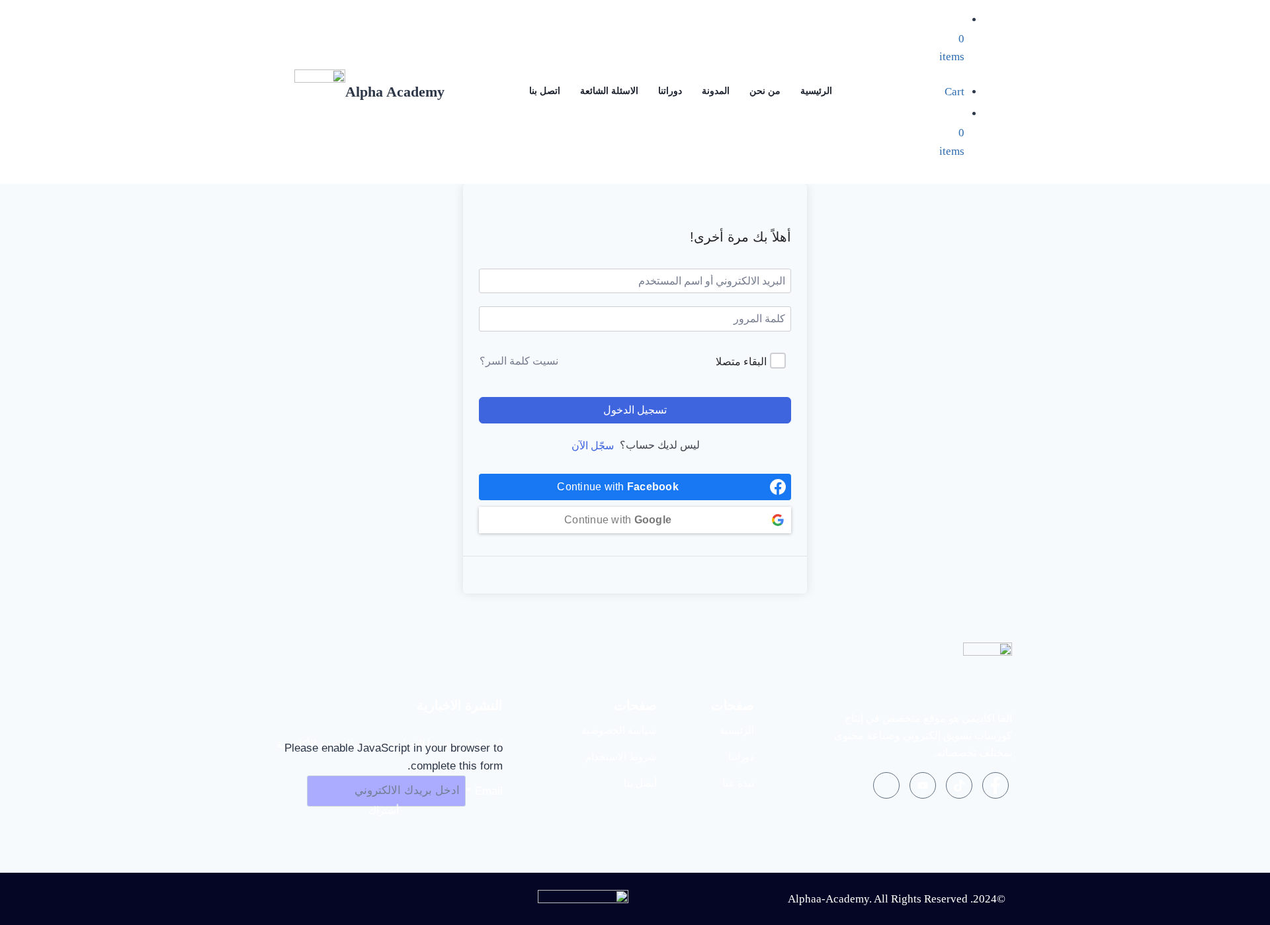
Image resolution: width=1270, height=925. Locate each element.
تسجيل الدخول (635, 410)
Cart (954, 91)
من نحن (765, 91)
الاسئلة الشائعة (609, 91)
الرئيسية (816, 91)
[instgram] (886, 785)
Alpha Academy (394, 91)
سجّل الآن (593, 445)
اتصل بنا (544, 91)
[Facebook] (995, 785)
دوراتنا (670, 91)
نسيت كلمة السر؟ (519, 361)
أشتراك (383, 810)
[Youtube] (923, 785)
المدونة (716, 91)
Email (484, 790)
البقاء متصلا (741, 361)
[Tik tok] (959, 785)
